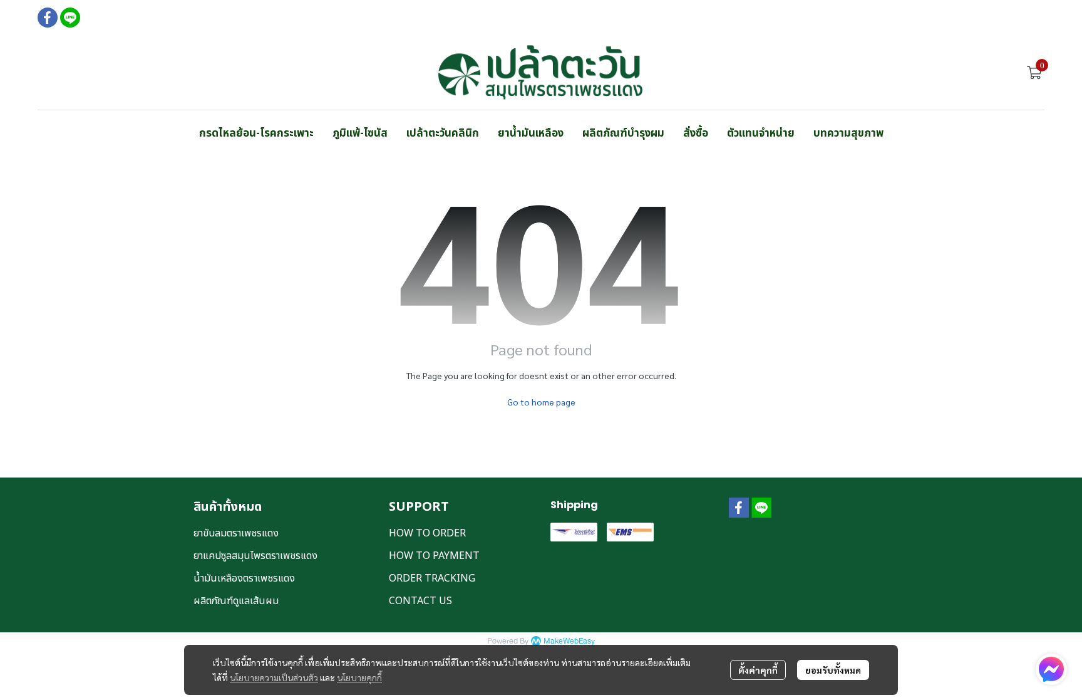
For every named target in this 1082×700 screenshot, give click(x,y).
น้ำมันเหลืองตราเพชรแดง (244, 578)
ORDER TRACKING (432, 578)
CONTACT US (420, 601)
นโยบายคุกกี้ (359, 677)
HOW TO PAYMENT (434, 555)
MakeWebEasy (569, 641)
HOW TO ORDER (427, 533)
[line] (70, 18)
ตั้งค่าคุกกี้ (758, 670)
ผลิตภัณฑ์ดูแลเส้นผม (236, 601)
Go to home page (541, 401)
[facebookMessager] (1051, 669)
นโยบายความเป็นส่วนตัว (274, 677)
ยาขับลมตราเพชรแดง (236, 533)
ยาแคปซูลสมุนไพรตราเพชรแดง (255, 555)
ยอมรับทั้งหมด (833, 670)
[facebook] (48, 18)
